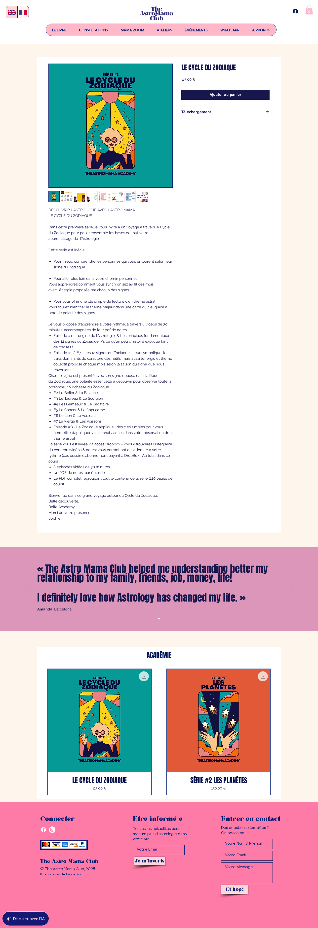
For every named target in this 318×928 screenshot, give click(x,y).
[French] (23, 12)
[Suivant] (291, 589)
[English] (11, 12)
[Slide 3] (159, 618)
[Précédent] (27, 589)
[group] (159, 731)
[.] (295, 11)
